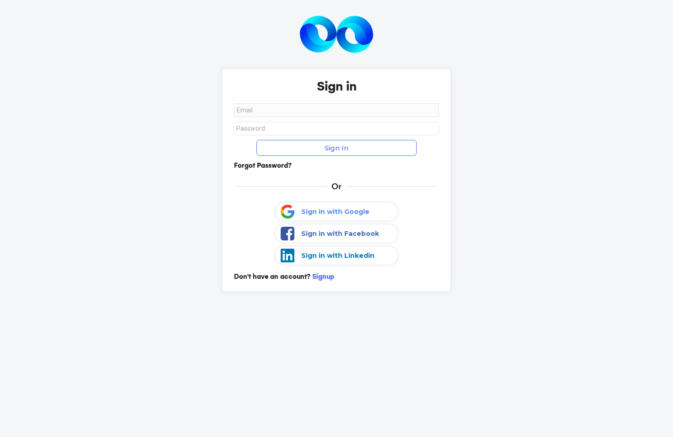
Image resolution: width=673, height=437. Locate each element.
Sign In (336, 148)
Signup (323, 276)
